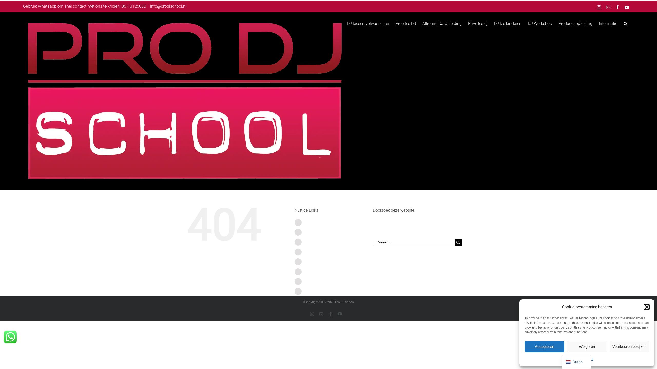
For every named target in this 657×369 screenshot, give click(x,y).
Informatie (314, 291)
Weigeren (587, 346)
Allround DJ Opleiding (324, 242)
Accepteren (544, 346)
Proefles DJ (315, 232)
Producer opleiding (322, 281)
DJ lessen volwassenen (326, 222)
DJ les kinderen (318, 261)
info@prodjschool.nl (168, 6)
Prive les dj (314, 252)
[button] (646, 307)
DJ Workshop (317, 271)
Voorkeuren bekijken (629, 346)
